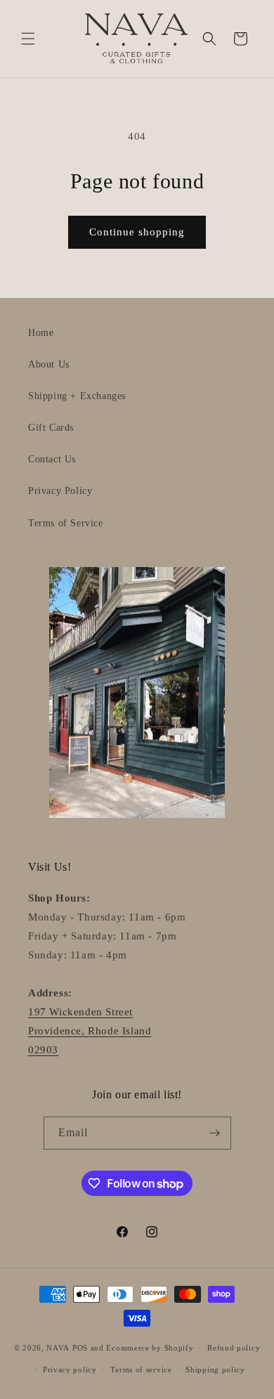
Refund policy (233, 1347)
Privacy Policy (60, 491)
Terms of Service (65, 523)
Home (40, 332)
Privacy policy (70, 1369)
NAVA (58, 1347)
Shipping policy (215, 1369)
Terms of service (140, 1369)
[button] (28, 38)
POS (80, 1347)
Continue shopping (137, 231)
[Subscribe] (215, 1133)
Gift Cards (51, 427)
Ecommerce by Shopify (149, 1347)
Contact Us (52, 459)
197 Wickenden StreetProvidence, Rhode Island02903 (89, 1030)
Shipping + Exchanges (77, 396)
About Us (49, 364)
